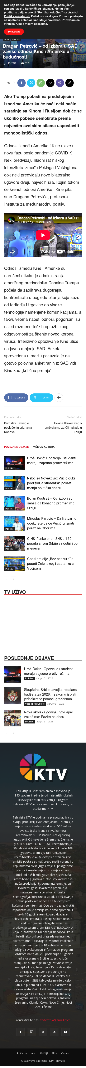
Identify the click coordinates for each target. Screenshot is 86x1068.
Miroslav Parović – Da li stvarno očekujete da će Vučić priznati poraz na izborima (51, 523)
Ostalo (65, 1053)
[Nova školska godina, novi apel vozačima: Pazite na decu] (12, 718)
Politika (16, 39)
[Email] (50, 83)
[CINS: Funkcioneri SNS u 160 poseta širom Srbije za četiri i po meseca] (14, 543)
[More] (58, 397)
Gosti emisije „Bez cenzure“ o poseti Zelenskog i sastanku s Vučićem (50, 564)
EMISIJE (44, 1053)
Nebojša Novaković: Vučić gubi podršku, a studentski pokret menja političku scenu (51, 483)
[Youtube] (65, 1032)
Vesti (6, 39)
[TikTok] (43, 1032)
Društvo (29, 721)
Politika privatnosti (17, 16)
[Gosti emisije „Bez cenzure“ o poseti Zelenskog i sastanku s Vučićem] (14, 563)
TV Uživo (15, 591)
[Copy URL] (69, 83)
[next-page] (13, 579)
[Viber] (60, 83)
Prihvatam (14, 31)
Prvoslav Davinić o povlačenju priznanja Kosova (18, 427)
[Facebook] (21, 83)
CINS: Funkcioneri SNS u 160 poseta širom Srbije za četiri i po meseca (52, 543)
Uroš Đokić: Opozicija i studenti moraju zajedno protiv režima (48, 671)
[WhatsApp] (41, 83)
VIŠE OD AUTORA (44, 447)
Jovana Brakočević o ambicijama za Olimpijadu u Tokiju (63, 427)
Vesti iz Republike (34, 703)
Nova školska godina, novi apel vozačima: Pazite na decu (48, 714)
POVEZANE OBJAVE (16, 447)
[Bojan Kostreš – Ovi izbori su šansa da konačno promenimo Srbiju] (14, 503)
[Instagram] (32, 1032)
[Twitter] (31, 83)
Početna (22, 1053)
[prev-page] (6, 579)
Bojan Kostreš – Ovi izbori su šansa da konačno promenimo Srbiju (51, 503)
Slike (54, 1053)
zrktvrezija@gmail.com (55, 1020)
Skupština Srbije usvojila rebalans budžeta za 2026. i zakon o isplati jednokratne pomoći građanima (50, 694)
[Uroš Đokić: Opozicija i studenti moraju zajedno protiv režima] (14, 463)
